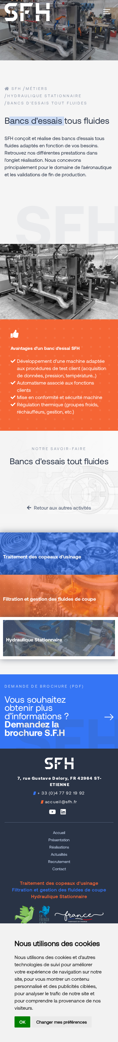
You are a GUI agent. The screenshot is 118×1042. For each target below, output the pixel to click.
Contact (59, 868)
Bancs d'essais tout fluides (47, 103)
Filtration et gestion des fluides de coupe (59, 889)
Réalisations (59, 847)
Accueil (59, 832)
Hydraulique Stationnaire (44, 95)
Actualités (59, 854)
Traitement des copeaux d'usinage (59, 883)
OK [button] (22, 1021)
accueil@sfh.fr (61, 801)
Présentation (59, 839)
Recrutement (59, 861)
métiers (37, 88)
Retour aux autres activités (62, 507)
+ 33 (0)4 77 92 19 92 (61, 792)
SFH (15, 88)
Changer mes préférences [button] (61, 1021)
